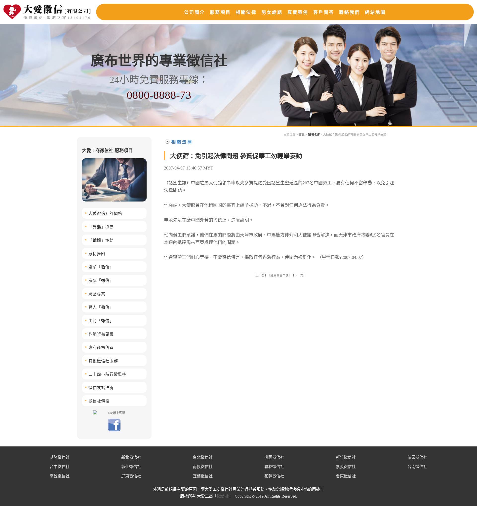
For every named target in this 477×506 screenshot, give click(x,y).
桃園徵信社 (274, 457)
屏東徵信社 (131, 476)
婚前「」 (101, 267)
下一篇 (298, 275)
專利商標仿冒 (101, 347)
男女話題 (272, 12)
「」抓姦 (101, 227)
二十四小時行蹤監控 (107, 374)
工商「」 (101, 321)
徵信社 (223, 496)
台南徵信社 (417, 467)
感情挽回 (96, 254)
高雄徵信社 (60, 476)
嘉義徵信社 (346, 467)
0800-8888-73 (159, 95)
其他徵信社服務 (103, 361)
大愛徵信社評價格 (105, 213)
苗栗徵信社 (417, 457)
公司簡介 (194, 12)
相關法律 (246, 12)
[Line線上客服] (114, 412)
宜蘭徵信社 (203, 476)
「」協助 (101, 240)
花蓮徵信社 (274, 476)
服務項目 (220, 12)
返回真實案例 (279, 275)
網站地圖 (375, 12)
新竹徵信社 (346, 457)
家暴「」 (101, 280)
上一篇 (260, 275)
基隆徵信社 (60, 457)
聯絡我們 (349, 12)
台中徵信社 (60, 467)
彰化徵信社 (131, 467)
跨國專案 (96, 294)
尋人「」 (101, 307)
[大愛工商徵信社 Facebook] (114, 430)
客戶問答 (323, 12)
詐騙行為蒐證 (101, 334)
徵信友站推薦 (101, 388)
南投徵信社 (203, 467)
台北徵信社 (203, 457)
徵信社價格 (99, 401)
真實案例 (297, 12)
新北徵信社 (131, 457)
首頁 (302, 134)
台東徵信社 (346, 476)
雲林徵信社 (274, 467)
